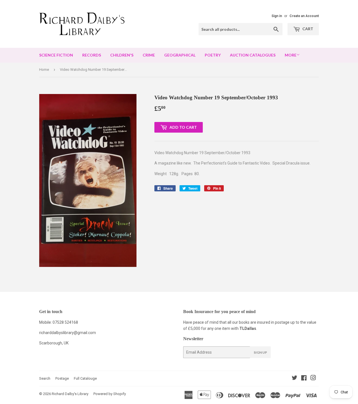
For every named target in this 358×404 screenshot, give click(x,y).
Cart (307, 28)
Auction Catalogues (252, 55)
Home (44, 69)
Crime (149, 55)
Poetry (213, 55)
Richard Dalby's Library (70, 394)
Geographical (180, 55)
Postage (62, 378)
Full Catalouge (85, 378)
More (290, 55)
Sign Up (260, 352)
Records (91, 55)
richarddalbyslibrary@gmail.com (67, 332)
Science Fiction (56, 55)
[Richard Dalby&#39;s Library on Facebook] (304, 378)
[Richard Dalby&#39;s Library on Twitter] (294, 378)
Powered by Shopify (109, 394)
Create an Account (304, 16)
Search (44, 378)
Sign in (277, 16)
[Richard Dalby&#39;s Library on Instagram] (313, 378)
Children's (121, 55)
